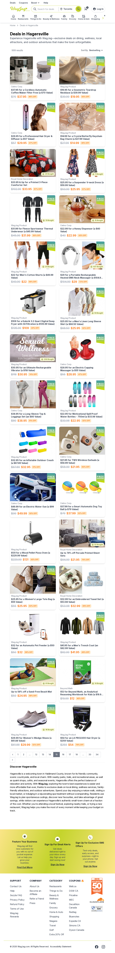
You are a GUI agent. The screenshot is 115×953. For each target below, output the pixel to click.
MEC (71, 899)
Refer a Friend (37, 898)
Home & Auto (56, 912)
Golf (51, 930)
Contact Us (15, 886)
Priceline (73, 895)
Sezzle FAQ (16, 895)
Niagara (53, 921)
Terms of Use (17, 908)
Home (12, 25)
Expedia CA (75, 921)
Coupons (23, 3)
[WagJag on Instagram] (103, 947)
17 (70, 754)
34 (97, 754)
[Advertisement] (57, 821)
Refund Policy (17, 904)
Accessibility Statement (60, 946)
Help (46, 3)
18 (77, 754)
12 (36, 754)
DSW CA (73, 890)
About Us (34, 886)
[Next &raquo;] (12, 760)
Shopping (54, 916)
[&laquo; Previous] (12, 754)
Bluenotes (74, 916)
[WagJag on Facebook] (96, 947)
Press (32, 903)
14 (50, 754)
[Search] (78, 9)
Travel (52, 925)
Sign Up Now (57, 864)
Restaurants (55, 886)
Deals (13, 3)
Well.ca (72, 886)
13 (43, 754)
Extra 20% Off (56, 934)
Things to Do (56, 890)
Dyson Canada (76, 930)
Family (52, 903)
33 (90, 754)
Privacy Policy (17, 899)
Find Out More (25, 867)
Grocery (53, 907)
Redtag (72, 912)
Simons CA (74, 925)
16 (63, 754)
